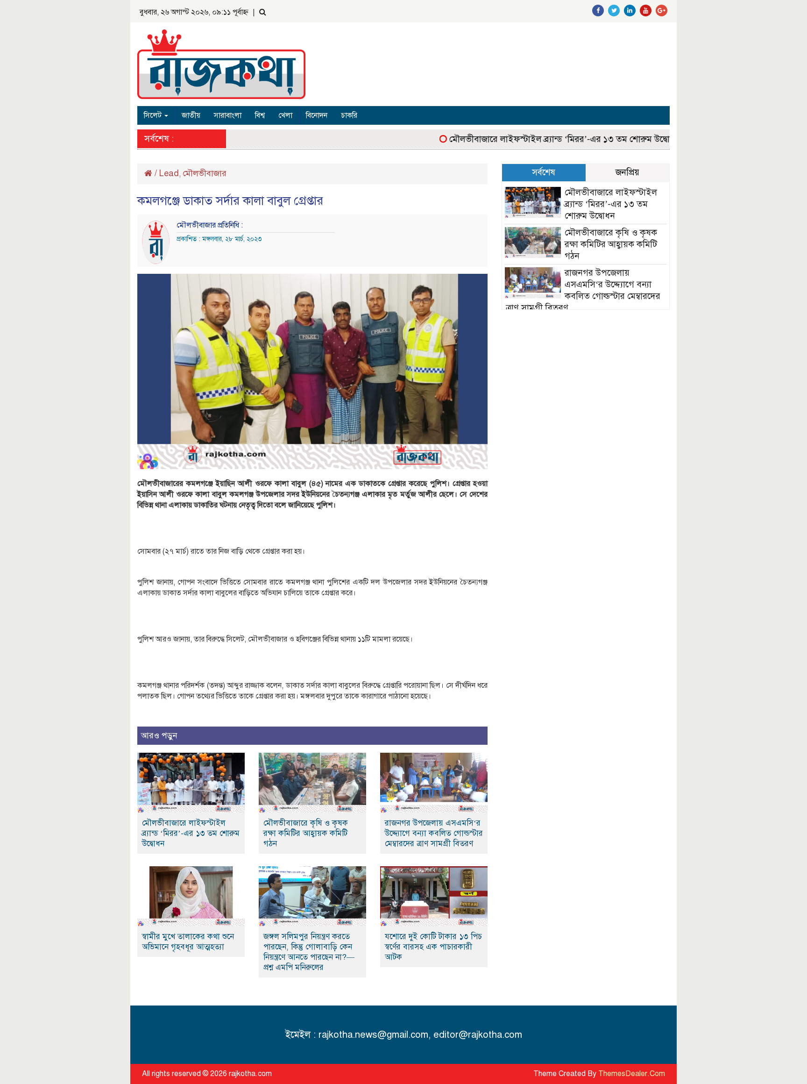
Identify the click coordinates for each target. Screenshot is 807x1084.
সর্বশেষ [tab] (543, 172)
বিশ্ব (260, 115)
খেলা (285, 115)
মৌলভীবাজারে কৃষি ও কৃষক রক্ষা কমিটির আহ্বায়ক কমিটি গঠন (305, 833)
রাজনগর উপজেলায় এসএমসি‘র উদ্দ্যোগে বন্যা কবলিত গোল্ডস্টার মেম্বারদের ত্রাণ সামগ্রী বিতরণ (434, 833)
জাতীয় (191, 115)
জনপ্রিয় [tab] (627, 172)
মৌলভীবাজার (205, 173)
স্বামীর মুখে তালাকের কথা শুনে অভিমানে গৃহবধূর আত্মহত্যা (188, 942)
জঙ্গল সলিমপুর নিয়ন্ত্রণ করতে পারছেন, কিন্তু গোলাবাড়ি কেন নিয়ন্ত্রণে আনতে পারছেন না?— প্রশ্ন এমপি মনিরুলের (308, 952)
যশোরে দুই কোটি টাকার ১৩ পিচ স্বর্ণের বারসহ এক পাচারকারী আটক (433, 947)
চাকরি (349, 115)
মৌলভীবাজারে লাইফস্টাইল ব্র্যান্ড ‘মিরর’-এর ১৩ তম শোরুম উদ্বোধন (546, 139)
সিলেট (153, 115)
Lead (169, 173)
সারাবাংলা (227, 115)
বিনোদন (316, 115)
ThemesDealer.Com (631, 1073)
